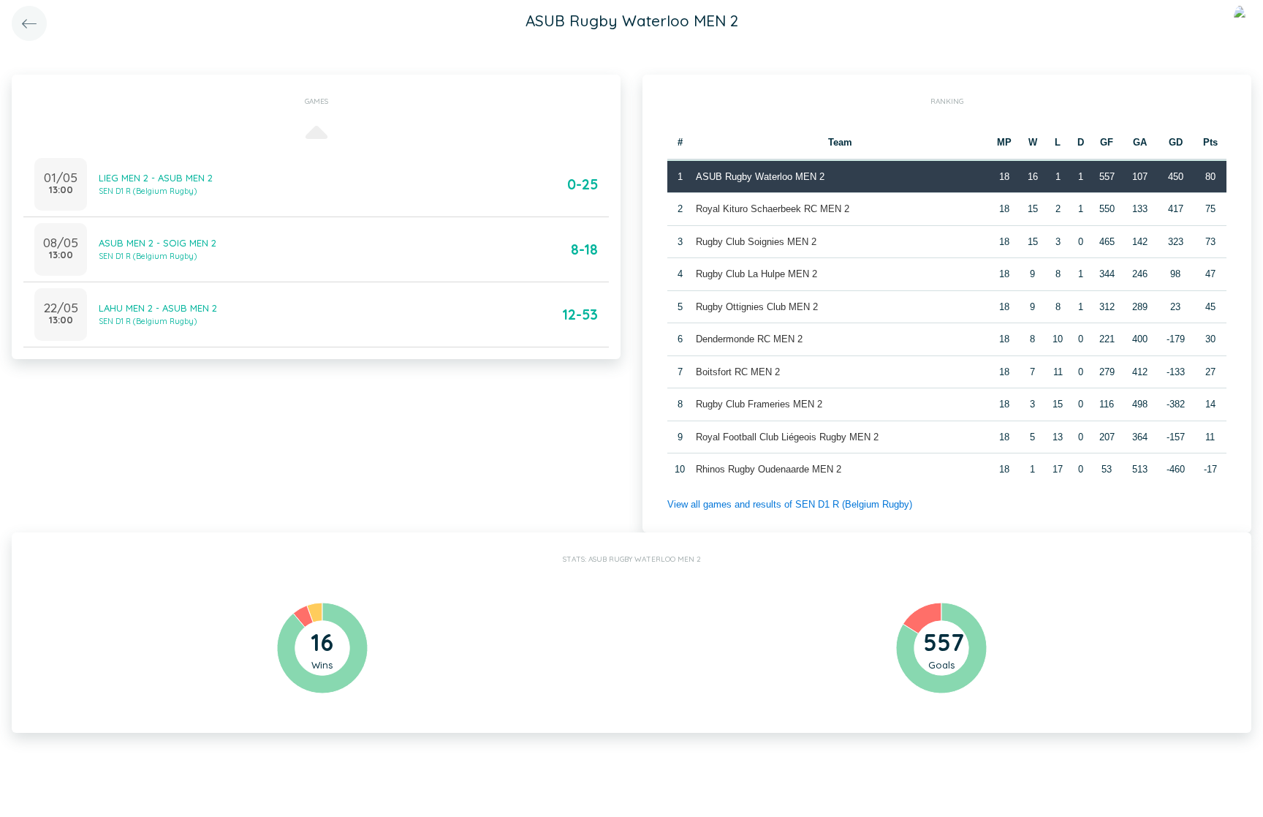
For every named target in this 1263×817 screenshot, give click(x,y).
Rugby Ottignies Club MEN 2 (757, 306)
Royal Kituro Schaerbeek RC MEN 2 (772, 208)
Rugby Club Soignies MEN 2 (756, 241)
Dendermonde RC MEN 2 (749, 339)
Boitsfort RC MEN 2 (738, 371)
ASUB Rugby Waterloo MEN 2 (760, 176)
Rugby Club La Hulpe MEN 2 (756, 273)
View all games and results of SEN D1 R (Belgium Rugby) (789, 504)
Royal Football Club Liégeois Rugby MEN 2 (787, 437)
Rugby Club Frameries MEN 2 (759, 404)
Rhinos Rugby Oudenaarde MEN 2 (768, 469)
